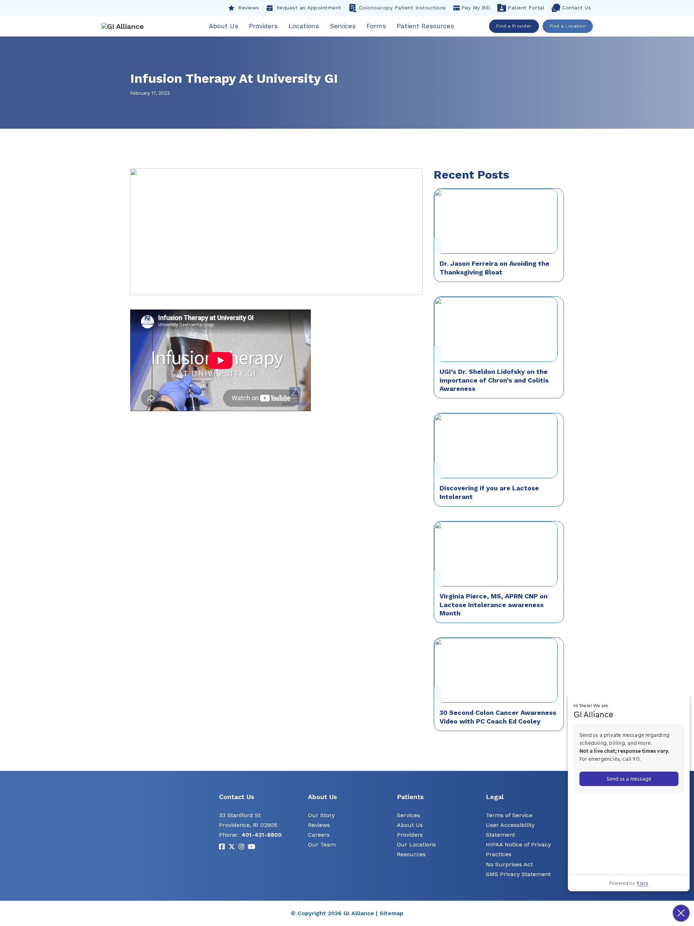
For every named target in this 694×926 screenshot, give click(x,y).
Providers (263, 26)
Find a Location (568, 26)
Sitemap (391, 913)
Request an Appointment (309, 7)
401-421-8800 (261, 834)
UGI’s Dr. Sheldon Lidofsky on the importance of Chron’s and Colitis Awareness (494, 380)
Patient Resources (425, 26)
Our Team (322, 844)
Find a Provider (514, 26)
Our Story (321, 815)
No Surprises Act (509, 864)
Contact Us (576, 7)
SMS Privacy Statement (518, 874)
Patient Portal (526, 7)
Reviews (248, 7)
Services (343, 26)
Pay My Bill (476, 7)
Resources (411, 854)
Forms (376, 26)
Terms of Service (509, 815)
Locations (303, 26)
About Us (223, 26)
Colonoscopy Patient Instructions (402, 7)
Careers (319, 834)
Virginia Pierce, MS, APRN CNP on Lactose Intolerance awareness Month (494, 604)
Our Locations (416, 844)
